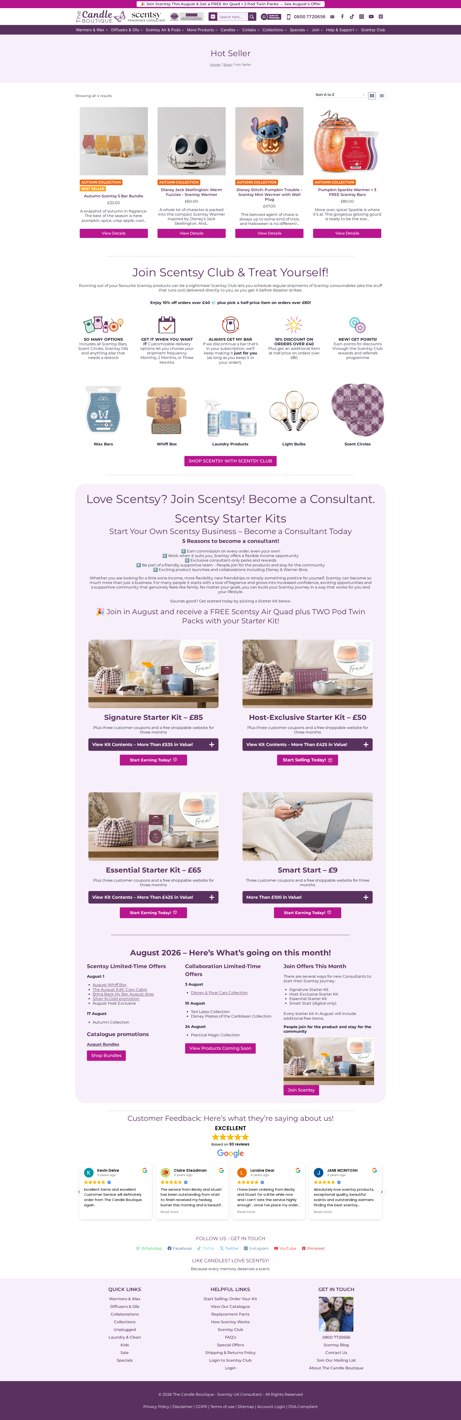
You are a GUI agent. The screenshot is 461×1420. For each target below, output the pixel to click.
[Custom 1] (333, 16)
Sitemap (246, 1406)
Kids (125, 1345)
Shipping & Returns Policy (230, 1352)
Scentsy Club (373, 29)
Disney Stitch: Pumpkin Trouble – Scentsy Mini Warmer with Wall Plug (269, 195)
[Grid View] (372, 95)
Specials (125, 1360)
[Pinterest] (381, 16)
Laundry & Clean (125, 1337)
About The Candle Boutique (336, 1368)
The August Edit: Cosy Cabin (120, 989)
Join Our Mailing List (336, 1360)
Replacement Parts (230, 1314)
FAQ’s (230, 1337)
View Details (114, 233)
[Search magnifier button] (252, 16)
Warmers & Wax (124, 1299)
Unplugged (125, 1329)
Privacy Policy (156, 1406)
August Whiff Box (110, 985)
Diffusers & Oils (124, 1306)
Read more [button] (170, 1212)
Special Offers (230, 1345)
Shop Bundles (106, 1055)
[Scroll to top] (447, 1363)
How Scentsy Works (230, 1322)
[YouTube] (371, 16)
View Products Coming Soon (220, 1048)
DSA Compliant (303, 1406)
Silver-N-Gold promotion (116, 998)
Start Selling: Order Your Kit (230, 1299)
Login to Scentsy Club (230, 1360)
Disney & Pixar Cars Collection (219, 992)
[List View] (382, 95)
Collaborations (125, 1314)
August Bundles (103, 1044)
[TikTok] (352, 16)
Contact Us (336, 1352)
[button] (381, 1191)
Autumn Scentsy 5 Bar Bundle (113, 196)
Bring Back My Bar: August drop (123, 994)
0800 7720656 (336, 1337)
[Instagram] (361, 16)
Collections (124, 1322)
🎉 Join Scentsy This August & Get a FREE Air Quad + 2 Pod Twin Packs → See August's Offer (230, 4)
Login (230, 1368)
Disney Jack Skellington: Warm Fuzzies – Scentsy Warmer (191, 192)
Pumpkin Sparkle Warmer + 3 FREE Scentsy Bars (347, 192)
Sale (125, 1352)
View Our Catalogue (230, 1306)
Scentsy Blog (336, 1345)
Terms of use (222, 1406)
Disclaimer (182, 1406)
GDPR (201, 1406)
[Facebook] (342, 16)
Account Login (271, 1406)
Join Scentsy (301, 1090)
